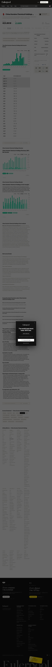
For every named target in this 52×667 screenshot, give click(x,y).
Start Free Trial (43, 2)
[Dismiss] (34, 323)
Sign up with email (26, 343)
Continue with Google (26, 340)
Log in (38, 2)
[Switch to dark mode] (50, 2)
